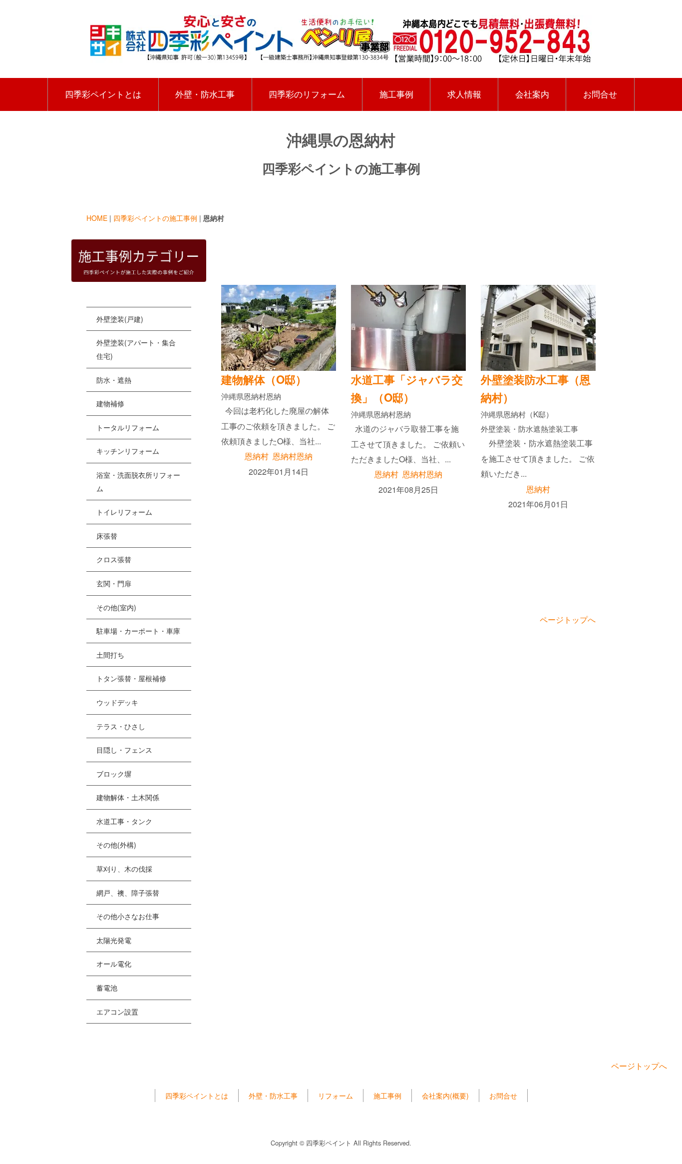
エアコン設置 (117, 1012)
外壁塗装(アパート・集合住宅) (136, 349)
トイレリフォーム (124, 512)
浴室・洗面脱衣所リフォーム (138, 481)
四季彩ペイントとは (103, 94)
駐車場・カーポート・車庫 (138, 631)
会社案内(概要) (445, 1096)
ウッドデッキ (117, 702)
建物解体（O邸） (264, 379)
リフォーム (335, 1096)
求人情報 (464, 94)
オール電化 (113, 964)
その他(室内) (116, 607)
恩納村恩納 (293, 456)
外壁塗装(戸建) (119, 319)
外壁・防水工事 (205, 94)
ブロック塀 (113, 774)
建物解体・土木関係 (127, 797)
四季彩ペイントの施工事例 (155, 218)
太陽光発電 (113, 940)
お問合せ (600, 94)
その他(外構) (116, 845)
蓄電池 (106, 988)
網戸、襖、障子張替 (127, 893)
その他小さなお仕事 (127, 916)
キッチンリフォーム (127, 451)
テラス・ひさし (120, 726)
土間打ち (110, 655)
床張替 (106, 536)
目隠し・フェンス (124, 750)
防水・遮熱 (113, 380)
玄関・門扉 (113, 583)
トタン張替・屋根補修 (131, 678)
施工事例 (396, 94)
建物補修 (110, 403)
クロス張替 (113, 559)
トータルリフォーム (127, 427)
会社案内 (532, 94)
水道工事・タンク (124, 821)
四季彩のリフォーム (307, 94)
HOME (96, 218)
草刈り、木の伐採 (124, 869)
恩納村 (257, 456)
